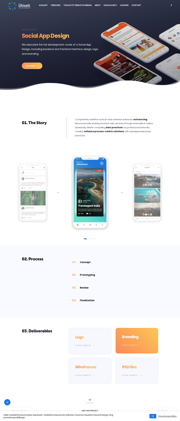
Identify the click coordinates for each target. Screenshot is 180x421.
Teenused (55, 5)
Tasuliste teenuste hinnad (77, 5)
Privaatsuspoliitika (167, 416)
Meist (98, 5)
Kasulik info (110, 5)
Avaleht (43, 5)
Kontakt (136, 5)
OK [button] (152, 416)
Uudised (124, 5)
